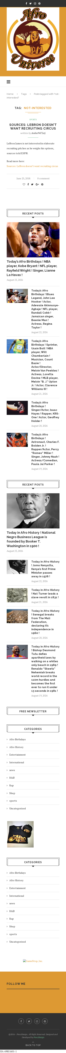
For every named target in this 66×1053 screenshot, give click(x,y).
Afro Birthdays (17, 739)
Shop (12, 793)
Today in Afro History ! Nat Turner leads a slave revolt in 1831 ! (45, 593)
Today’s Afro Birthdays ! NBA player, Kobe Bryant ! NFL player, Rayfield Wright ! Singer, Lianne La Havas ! (32, 268)
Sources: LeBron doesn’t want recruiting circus (33, 126)
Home (10, 94)
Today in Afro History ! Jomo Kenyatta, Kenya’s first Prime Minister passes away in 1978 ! (45, 569)
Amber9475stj (38, 133)
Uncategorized (17, 808)
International (16, 762)
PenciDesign (39, 1037)
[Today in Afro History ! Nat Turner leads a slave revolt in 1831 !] (17, 595)
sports (33, 119)
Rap (11, 785)
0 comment (43, 178)
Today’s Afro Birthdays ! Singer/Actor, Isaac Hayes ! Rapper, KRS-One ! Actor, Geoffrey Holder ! (45, 412)
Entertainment (17, 754)
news (12, 770)
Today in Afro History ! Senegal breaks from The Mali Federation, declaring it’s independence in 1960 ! (45, 622)
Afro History (16, 747)
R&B (12, 777)
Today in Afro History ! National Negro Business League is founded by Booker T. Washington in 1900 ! (31, 539)
